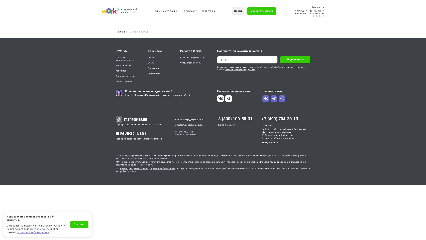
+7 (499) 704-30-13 (280, 118)
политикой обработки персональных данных (284, 67)
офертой (258, 67)
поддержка (208, 11)
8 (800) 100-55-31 (235, 118)
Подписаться (295, 59)
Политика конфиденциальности (188, 119)
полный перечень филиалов (284, 162)
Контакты (121, 71)
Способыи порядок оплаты (125, 58)
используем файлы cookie (134, 168)
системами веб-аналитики (33, 232)
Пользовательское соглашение (188, 125)
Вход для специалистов (192, 57)
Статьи (151, 63)
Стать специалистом (190, 63)
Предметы (153, 68)
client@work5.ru (270, 143)
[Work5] (110, 11)
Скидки (151, 57)
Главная (120, 31)
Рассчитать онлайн (262, 11)
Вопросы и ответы (125, 76)
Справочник (154, 73)
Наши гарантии (123, 65)
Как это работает (124, 81)
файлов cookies (40, 229)
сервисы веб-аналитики (162, 168)
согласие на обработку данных (240, 69)
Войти (238, 11)
